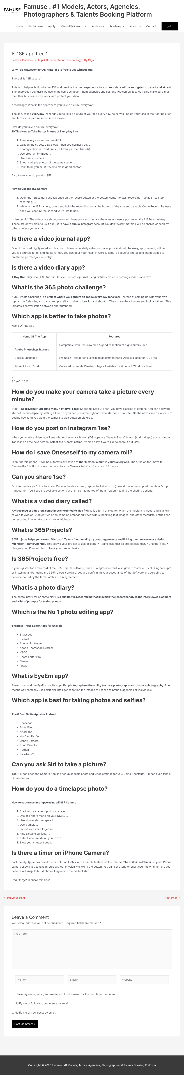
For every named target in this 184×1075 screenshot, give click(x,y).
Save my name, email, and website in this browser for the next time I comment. (66, 994)
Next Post (172, 897)
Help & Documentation (51, 60)
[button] (85, 26)
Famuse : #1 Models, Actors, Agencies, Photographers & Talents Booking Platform (88, 10)
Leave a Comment (23, 60)
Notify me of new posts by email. (35, 1012)
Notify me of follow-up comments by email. (42, 1003)
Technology (74, 60)
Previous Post (14, 897)
